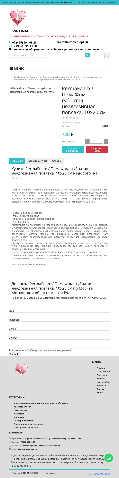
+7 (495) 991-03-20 (27, 442)
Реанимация (20, 410)
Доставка (102, 375)
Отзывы (56, 160)
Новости (101, 385)
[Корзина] (106, 55)
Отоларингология (23, 420)
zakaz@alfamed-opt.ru (27, 449)
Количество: (69, 141)
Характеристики (37, 160)
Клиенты (101, 392)
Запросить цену (97, 149)
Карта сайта (103, 382)
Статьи (100, 389)
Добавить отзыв (70, 122)
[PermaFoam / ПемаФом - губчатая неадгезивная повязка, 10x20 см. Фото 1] (33, 90)
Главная (101, 368)
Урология (19, 417)
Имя (11, 310)
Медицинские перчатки (26, 427)
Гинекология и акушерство (28, 424)
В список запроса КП (72, 149)
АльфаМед (50, 473)
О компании (103, 371)
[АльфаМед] (20, 17)
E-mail (12, 328)
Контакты (102, 378)
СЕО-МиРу (27, 473)
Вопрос (13, 337)
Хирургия (19, 413)
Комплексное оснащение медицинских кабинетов (41, 403)
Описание (17, 160)
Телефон (14, 319)
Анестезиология (22, 406)
